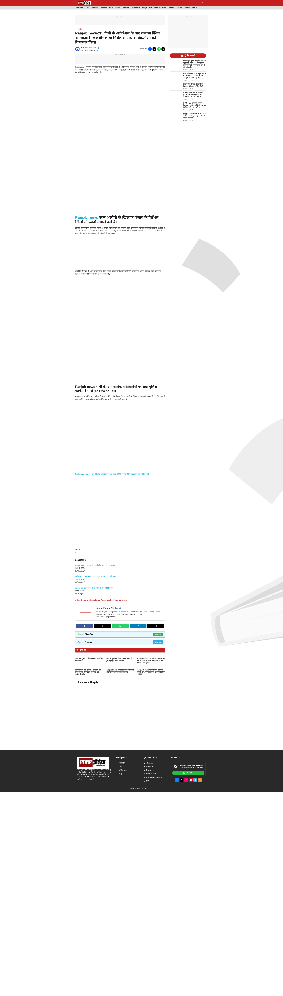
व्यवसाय (187, 8)
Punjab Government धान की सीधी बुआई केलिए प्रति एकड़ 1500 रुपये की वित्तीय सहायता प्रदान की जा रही (112, 474)
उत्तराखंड (104, 8)
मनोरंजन (171, 8)
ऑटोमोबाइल (136, 8)
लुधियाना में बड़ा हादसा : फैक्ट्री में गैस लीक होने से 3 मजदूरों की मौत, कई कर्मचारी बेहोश (88, 672)
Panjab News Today (107, 600)
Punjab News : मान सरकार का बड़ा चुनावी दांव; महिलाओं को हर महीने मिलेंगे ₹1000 (151, 672)
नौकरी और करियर (160, 8)
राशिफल (179, 8)
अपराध (194, 8)
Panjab (80, 29)
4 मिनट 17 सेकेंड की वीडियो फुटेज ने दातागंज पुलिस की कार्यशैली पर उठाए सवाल (193, 94)
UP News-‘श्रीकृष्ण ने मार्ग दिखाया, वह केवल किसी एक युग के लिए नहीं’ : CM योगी (194, 105)
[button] (202, 3)
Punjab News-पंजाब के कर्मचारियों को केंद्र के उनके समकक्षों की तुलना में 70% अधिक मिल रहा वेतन (151, 661)
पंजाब (111, 8)
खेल (150, 8)
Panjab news (86, 217)
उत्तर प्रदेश (95, 8)
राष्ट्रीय (88, 8)
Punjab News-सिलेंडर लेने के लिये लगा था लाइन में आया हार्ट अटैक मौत (120, 671)
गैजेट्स (144, 8)
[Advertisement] (120, 92)
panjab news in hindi (93, 600)
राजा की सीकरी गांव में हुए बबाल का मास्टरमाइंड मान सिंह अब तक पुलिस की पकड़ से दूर (194, 75)
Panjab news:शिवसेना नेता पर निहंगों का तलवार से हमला (95, 565)
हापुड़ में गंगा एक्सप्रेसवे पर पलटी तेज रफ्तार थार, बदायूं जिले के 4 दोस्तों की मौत (194, 116)
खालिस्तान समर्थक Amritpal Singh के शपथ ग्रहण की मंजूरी (95, 577)
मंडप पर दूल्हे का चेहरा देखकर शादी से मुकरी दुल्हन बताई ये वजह (119, 660)
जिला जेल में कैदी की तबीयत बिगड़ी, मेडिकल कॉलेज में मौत (193, 85)
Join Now (158, 634)
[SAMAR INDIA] (84, 3)
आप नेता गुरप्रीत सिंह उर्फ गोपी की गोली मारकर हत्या (89, 660)
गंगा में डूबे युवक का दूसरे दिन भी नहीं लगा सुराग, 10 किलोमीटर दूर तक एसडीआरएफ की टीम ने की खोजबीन (194, 64)
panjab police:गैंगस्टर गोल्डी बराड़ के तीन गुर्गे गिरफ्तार (94, 588)
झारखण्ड (126, 8)
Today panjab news (121, 600)
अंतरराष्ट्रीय (79, 8)
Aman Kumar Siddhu (90, 48)
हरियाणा (118, 8)
